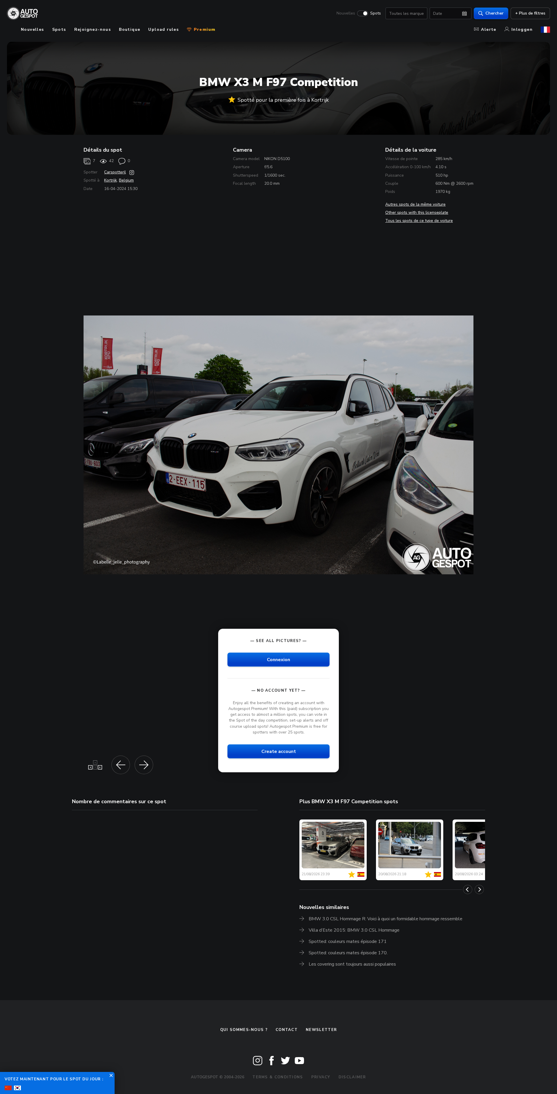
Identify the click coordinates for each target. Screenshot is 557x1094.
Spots (375, 13)
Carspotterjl (115, 172)
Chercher (494, 13)
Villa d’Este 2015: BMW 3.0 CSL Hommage (354, 930)
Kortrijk (110, 180)
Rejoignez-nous (92, 29)
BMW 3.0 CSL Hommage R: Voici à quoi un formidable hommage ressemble (385, 919)
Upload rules (163, 29)
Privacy (320, 1077)
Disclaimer (352, 1077)
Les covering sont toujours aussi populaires (352, 964)
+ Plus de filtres (530, 13)
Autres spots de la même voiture (415, 204)
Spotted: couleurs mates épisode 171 (348, 941)
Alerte (488, 29)
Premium (203, 29)
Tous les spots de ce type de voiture (419, 220)
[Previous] (467, 889)
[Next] (479, 889)
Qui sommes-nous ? (243, 1029)
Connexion (278, 659)
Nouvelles (346, 13)
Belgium (126, 180)
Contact (287, 1029)
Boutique (129, 29)
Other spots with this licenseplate (416, 212)
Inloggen (522, 29)
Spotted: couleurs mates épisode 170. (348, 953)
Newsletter (321, 1029)
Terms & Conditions (277, 1077)
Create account (278, 751)
